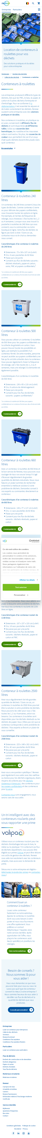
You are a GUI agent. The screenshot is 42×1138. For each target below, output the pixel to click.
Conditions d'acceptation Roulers (14, 1042)
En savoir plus (7, 148)
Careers (5, 1092)
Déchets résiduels (9, 1067)
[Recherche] (33, 3)
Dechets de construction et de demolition (17, 1059)
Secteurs (6, 1034)
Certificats (6, 1099)
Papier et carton (8, 1064)
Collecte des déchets (10, 1032)
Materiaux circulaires (10, 1077)
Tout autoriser (21, 587)
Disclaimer (17, 1129)
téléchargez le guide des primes (14, 872)
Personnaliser (19, 595)
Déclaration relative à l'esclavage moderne (17, 1096)
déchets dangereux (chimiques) (17, 782)
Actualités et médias (10, 1089)
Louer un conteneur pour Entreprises (15, 1030)
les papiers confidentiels (11, 786)
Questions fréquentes (10, 1111)
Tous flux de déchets (10, 1069)
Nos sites (6, 1113)
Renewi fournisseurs (10, 1094)
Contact (5, 1116)
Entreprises (6, 9)
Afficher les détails (27, 580)
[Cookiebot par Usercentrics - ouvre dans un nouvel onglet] (29, 541)
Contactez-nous (8, 794)
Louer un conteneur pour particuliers (15, 1050)
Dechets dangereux (9, 1062)
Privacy (25, 1129)
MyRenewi (6, 1108)
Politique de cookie (29, 1126)
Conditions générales (14, 1126)
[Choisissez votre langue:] (27, 3)
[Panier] (38, 3)
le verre (9, 789)
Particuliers (17, 9)
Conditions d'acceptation (11, 1039)
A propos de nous (9, 1087)
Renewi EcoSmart (9, 1037)
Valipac (20, 852)
